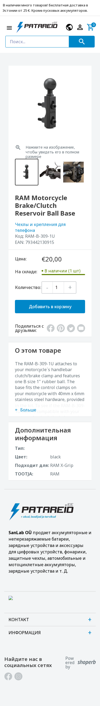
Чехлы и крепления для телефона (40, 227)
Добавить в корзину (50, 307)
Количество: (28, 287)
